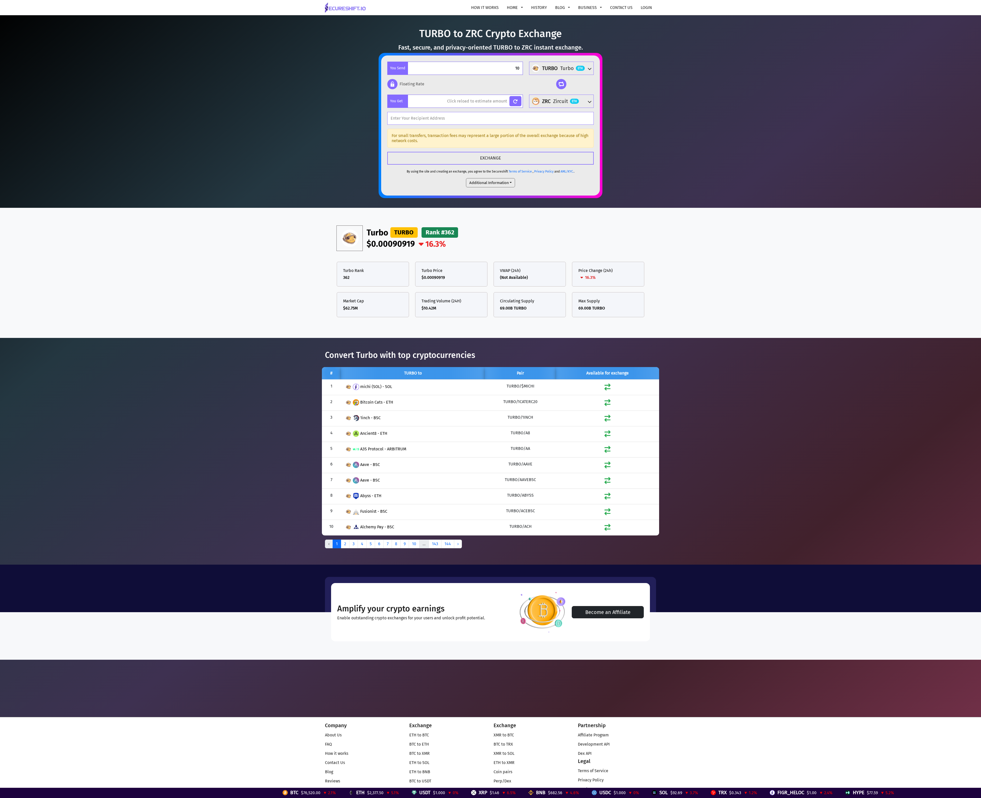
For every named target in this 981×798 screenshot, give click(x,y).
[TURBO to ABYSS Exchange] (607, 497)
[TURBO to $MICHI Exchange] (607, 388)
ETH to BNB (419, 771)
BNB (443, 792)
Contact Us (621, 7)
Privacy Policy (544, 171)
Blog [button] (560, 7)
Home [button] (513, 7)
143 (435, 543)
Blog (329, 771)
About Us (333, 735)
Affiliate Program (593, 735)
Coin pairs (503, 771)
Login (646, 7)
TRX (625, 792)
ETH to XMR (504, 762)
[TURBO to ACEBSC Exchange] (607, 512)
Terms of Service (520, 171)
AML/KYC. (567, 171)
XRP (386, 792)
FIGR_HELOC (693, 792)
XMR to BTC (504, 735)
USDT (327, 792)
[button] (405, 84)
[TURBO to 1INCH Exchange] (607, 419)
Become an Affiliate (607, 612)
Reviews (332, 781)
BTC (197, 792)
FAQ (328, 744)
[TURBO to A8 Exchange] (607, 434)
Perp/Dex (502, 781)
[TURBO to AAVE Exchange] (607, 466)
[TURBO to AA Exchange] (607, 450)
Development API (594, 744)
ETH (263, 792)
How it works (485, 7)
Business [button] (588, 7)
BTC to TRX (503, 744)
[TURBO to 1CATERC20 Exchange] (607, 403)
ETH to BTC (419, 735)
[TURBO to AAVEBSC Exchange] (607, 481)
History (539, 7)
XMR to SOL (504, 753)
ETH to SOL (419, 762)
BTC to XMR (419, 753)
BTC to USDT (420, 781)
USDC (508, 792)
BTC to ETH (419, 744)
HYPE (761, 792)
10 (414, 543)
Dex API (585, 753)
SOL (566, 792)
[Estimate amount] (515, 101)
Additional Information (489, 182)
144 (448, 543)
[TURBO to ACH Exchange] (607, 528)
